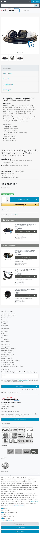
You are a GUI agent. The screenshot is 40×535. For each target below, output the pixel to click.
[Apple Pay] (29, 441)
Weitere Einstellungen (7, 520)
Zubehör (3, 324)
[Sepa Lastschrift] (14, 430)
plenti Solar (4, 322)
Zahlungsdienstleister (10, 512)
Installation (4, 326)
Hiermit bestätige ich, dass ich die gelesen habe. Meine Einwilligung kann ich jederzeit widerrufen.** (20, 380)
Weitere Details (7, 73)
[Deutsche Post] (10, 451)
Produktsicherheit (8, 84)
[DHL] (18, 451)
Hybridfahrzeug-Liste (7, 358)
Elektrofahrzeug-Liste (7, 354)
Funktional (7, 518)
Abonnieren (19, 386)
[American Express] (14, 435)
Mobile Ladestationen (7, 318)
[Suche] (36, 5)
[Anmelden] (2, 1)
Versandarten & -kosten (8, 349)
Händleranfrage (5, 341)
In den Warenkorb (23, 199)
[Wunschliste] (29, 1)
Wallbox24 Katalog (6, 356)
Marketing (7, 514)
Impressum (34, 501)
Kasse (3, 337)
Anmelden (4, 333)
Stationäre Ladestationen (8, 314)
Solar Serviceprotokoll (7, 364)
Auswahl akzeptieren (20, 524)
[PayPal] (6, 430)
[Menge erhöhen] (7, 198)
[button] (20, 205)
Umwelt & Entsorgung (7, 351)
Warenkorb (4, 335)
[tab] (20, 68)
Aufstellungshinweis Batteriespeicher (12, 366)
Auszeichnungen (6, 353)
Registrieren (4, 331)
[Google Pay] (22, 441)
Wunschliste (6, 210)
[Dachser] (26, 451)
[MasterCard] (6, 435)
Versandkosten (14, 214)
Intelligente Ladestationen (9, 316)
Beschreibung (7, 68)
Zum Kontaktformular (19, 420)
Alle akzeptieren (20, 528)
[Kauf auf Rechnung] (22, 435)
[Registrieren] (5, 1)
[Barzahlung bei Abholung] (29, 435)
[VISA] (29, 430)
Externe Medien (9, 516)
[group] (8, 229)
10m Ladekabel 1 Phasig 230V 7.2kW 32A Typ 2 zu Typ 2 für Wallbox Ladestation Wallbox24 (25, 251)
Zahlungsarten (5, 347)
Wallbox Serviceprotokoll (8, 362)
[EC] (6, 441)
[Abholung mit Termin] (34, 451)
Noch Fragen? (7, 90)
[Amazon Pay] (22, 430)
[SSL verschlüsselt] (5, 465)
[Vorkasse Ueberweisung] (14, 441)
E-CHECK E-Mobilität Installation (10, 360)
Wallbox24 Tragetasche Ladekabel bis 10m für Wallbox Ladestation (25, 290)
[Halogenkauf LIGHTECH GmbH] (10, 399)
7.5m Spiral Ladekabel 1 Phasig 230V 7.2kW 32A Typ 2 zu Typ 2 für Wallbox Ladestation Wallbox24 (25, 271)
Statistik (6, 510)
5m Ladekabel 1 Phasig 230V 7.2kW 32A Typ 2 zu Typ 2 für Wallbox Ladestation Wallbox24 (25, 225)
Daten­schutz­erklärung (18, 505)
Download (6, 79)
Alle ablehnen (20, 531)
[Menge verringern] (7, 200)
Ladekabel (4, 320)
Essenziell (7, 508)
